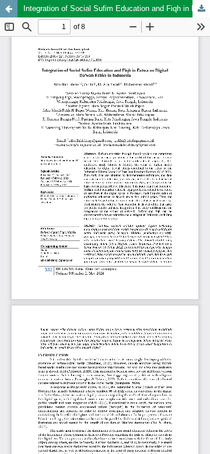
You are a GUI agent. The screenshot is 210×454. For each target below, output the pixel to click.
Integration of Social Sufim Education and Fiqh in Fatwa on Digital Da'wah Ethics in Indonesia (116, 8)
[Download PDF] (201, 8)
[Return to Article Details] (9, 8)
